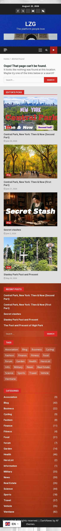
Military (18, 367)
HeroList (45, 361)
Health (32, 361)
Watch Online (53, 50)
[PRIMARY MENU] (40, 50)
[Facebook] (18, 11)
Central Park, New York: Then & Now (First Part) (30, 161)
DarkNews (46, 520)
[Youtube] (33, 11)
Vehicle (45, 373)
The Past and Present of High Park (23, 325)
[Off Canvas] (5, 50)
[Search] (46, 50)
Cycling (50, 349)
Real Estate (43, 367)
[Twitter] (23, 11)
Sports (21, 373)
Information (10, 466)
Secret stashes (30, 209)
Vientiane (10, 379)
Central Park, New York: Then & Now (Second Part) (30, 114)
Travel (32, 373)
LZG (30, 24)
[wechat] (43, 11)
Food (46, 355)
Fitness (35, 355)
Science (9, 373)
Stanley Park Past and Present (30, 254)
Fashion (9, 355)
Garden (20, 361)
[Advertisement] (30, 36)
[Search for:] (24, 80)
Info (7, 367)
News (30, 367)
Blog (8, 127)
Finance (22, 355)
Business (37, 349)
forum (8, 361)
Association (11, 349)
